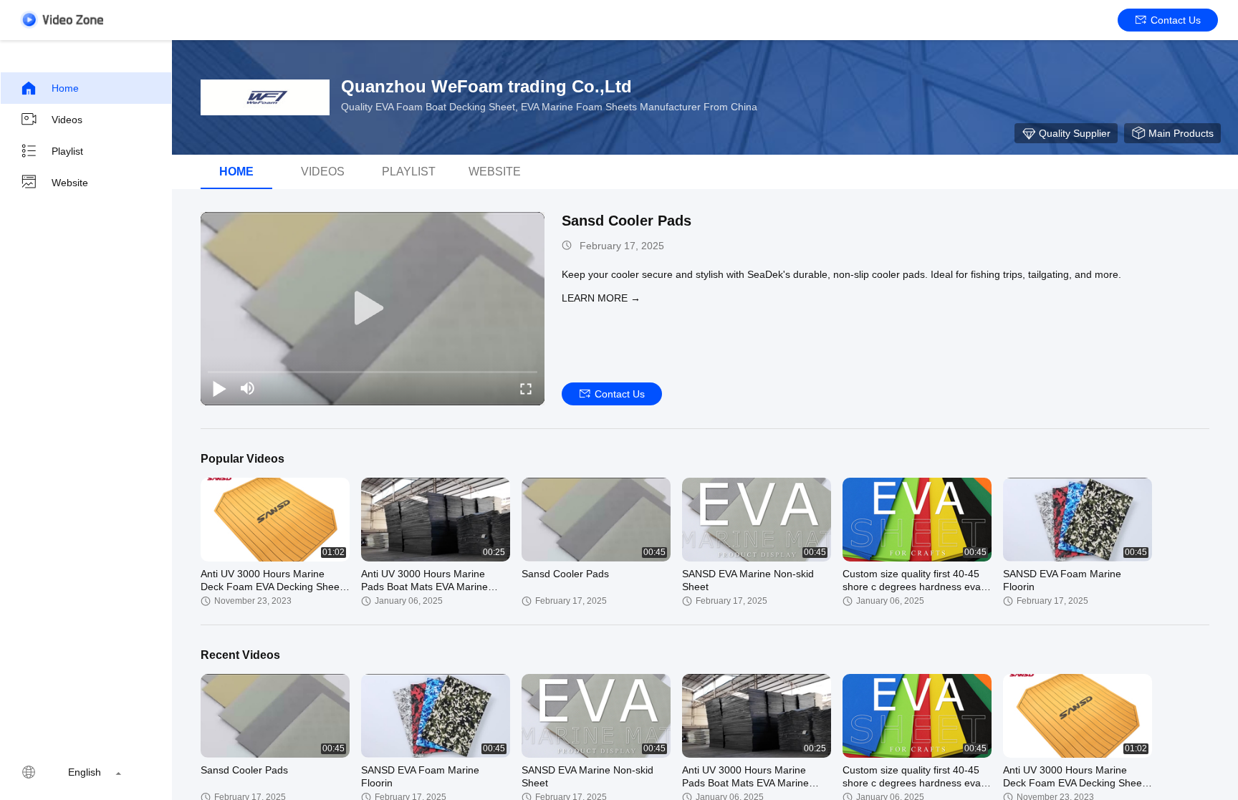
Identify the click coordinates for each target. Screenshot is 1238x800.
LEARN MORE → (601, 298)
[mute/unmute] (248, 388)
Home (65, 88)
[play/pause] (219, 388)
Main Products (1181, 133)
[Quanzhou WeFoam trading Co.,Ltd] (265, 97)
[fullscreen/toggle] (526, 388)
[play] (372, 309)
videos (323, 171)
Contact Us (1176, 20)
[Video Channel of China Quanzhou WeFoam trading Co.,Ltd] (61, 20)
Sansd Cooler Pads (626, 220)
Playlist (67, 151)
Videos (67, 119)
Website (70, 182)
